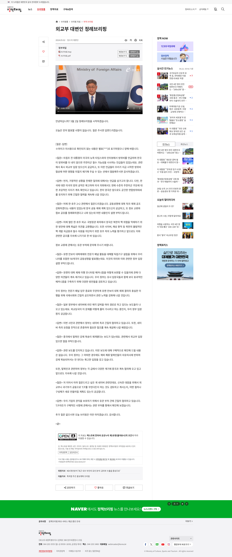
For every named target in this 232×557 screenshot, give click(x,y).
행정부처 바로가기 (181, 544)
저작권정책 (63, 452)
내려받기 (133, 52)
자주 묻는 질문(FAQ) (92, 551)
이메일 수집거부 (75, 551)
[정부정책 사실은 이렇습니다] (175, 57)
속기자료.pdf (66, 56)
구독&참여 (68, 9)
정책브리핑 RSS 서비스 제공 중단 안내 (64, 521)
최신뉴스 (184, 144)
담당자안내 (74, 452)
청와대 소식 (189, 9)
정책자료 (54, 9)
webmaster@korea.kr (117, 544)
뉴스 (30, 9)
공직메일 (202, 9)
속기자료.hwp (66, 52)
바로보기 (122, 52)
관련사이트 (175, 538)
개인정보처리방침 (45, 551)
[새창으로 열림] (135, 40)
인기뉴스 (166, 144)
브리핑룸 (41, 9)
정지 (182, 504)
